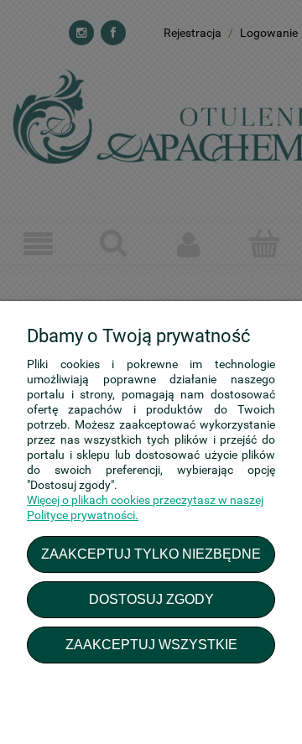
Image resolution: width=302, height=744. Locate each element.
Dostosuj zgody (151, 598)
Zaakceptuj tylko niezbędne (151, 553)
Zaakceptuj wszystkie (151, 644)
